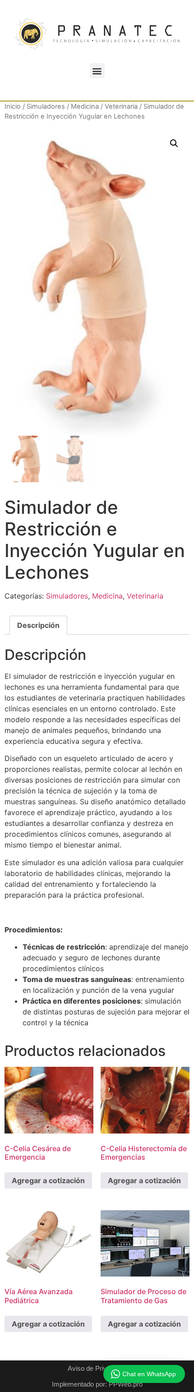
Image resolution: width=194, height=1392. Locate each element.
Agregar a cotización (48, 1180)
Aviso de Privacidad (97, 1368)
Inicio (13, 106)
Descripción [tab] (38, 625)
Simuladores (46, 106)
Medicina (85, 106)
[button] (97, 70)
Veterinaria (121, 106)
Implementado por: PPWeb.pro (97, 1384)
